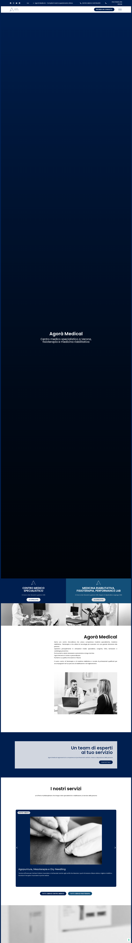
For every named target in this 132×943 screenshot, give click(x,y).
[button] (17, 848)
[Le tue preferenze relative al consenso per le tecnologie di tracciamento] (129, 940)
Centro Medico (24, 813)
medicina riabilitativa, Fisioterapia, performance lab (99, 589)
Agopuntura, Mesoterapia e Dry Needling (42, 869)
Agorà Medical (32, 3)
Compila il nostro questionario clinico (52, 3)
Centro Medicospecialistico (33, 589)
